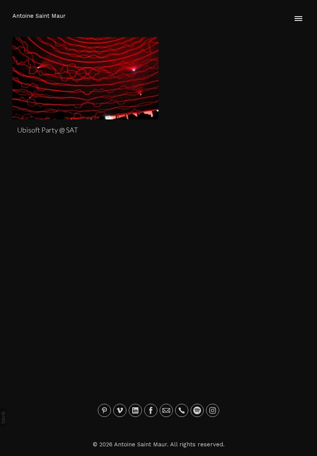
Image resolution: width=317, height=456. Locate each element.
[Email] (166, 410)
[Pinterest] (104, 410)
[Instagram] (212, 410)
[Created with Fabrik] (3, 417)
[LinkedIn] (135, 410)
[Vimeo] (119, 410)
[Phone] (181, 410)
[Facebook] (150, 410)
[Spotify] (197, 410)
